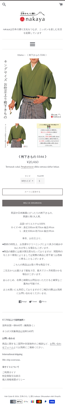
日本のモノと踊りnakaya (30, 396)
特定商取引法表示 (11, 375)
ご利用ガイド (9, 372)
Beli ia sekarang (32, 203)
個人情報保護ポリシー (13, 379)
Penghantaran (27, 166)
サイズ (27, 176)
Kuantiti (40, 176)
